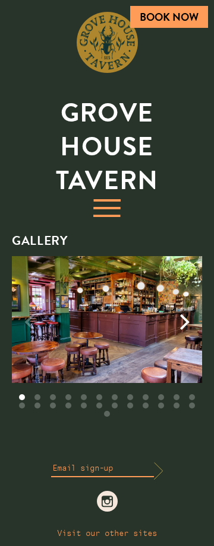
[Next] (183, 322)
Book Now (169, 17)
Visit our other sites (107, 533)
